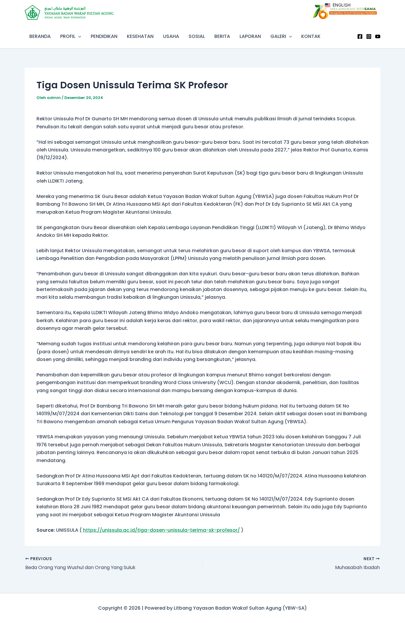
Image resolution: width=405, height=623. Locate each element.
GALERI (278, 36)
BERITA (222, 36)
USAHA (171, 36)
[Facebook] (360, 36)
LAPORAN (250, 36)
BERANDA (40, 36)
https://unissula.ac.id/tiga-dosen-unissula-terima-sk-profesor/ (161, 530)
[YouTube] (377, 36)
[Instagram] (368, 36)
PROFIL (67, 36)
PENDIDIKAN (104, 36)
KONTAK (311, 36)
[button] (78, 36)
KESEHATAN (140, 36)
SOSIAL (197, 36)
